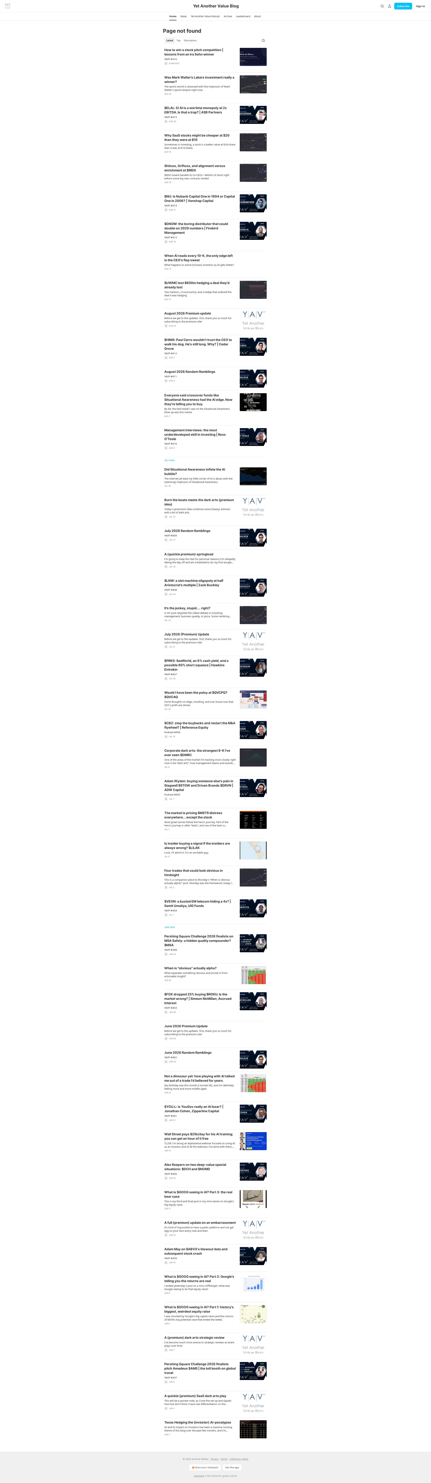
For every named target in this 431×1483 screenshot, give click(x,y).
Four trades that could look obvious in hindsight (193, 873)
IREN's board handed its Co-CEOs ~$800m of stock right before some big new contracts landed (196, 176)
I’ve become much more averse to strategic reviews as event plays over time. (199, 1344)
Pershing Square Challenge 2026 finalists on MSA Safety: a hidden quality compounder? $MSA (198, 940)
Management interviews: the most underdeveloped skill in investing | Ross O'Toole (195, 434)
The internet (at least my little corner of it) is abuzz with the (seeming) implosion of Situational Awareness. (198, 480)
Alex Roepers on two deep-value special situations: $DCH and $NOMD (195, 1167)
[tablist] (181, 40)
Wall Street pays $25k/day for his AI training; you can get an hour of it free (198, 1136)
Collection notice (239, 1459)
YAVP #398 (170, 949)
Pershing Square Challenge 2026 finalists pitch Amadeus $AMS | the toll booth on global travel (200, 1368)
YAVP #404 (170, 910)
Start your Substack (206, 1467)
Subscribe (403, 6)
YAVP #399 (170, 1258)
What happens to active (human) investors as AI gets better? (199, 264)
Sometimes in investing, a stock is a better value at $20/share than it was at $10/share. (199, 146)
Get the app (232, 1467)
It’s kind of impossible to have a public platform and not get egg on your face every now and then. (199, 1229)
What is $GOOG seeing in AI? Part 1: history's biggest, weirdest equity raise (199, 1309)
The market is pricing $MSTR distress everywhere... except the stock (193, 815)
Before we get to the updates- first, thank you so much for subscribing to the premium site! (197, 319)
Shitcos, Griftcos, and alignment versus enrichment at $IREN (194, 168)
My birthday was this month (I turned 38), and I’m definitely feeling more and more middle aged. (199, 1087)
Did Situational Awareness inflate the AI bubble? (194, 472)
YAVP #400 (170, 1173)
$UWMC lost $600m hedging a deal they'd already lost (196, 285)
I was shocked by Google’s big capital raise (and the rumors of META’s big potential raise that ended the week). (198, 1317)
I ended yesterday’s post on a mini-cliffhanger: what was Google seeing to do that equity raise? (197, 1287)
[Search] (382, 6)
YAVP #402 (170, 1057)
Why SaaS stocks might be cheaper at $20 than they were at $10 (196, 137)
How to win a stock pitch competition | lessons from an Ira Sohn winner (193, 52)
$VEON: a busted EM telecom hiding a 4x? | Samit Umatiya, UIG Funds (197, 904)
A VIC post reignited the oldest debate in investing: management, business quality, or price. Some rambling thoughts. (196, 614)
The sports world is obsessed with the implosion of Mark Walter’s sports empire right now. (197, 88)
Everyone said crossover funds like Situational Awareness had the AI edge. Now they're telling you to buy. (198, 399)
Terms (224, 1459)
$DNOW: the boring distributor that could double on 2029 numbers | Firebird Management (196, 228)
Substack (199, 1475)
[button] (172, 16)
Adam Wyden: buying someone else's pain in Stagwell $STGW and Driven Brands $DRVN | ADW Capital (198, 785)
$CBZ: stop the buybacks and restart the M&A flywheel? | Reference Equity (199, 725)
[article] (215, 59)
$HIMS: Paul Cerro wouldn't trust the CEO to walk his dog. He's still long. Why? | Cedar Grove (198, 344)
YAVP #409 (170, 535)
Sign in (420, 6)
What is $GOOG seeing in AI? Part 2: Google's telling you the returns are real (199, 1279)
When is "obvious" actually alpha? (190, 968)
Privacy (215, 1459)
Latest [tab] (169, 40)
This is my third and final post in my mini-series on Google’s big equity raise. (199, 1203)
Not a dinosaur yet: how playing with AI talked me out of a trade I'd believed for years (199, 1078)
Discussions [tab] (190, 40)
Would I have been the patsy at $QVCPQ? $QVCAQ (195, 695)
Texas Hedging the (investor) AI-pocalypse (197, 1422)
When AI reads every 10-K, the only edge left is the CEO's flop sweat (198, 258)
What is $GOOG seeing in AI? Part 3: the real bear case (198, 1194)
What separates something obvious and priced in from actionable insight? (195, 974)
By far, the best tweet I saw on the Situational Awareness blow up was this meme (197, 410)
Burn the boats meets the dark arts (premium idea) (199, 502)
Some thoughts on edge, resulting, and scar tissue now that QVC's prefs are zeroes (198, 703)
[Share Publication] (389, 6)
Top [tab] (178, 40)
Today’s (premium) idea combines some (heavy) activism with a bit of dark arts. (197, 510)
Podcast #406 (172, 732)
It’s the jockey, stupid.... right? (187, 608)
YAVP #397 (170, 1377)
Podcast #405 (172, 794)
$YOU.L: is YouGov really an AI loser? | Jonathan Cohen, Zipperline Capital (193, 1109)
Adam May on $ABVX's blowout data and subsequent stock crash (195, 1251)
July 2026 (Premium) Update (186, 634)
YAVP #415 (170, 117)
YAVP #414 (170, 205)
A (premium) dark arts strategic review (194, 1338)
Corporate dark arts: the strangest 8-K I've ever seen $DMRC (197, 753)
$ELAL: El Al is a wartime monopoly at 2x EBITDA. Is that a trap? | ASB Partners (195, 110)
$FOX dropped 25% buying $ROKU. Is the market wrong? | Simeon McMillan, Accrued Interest (197, 998)
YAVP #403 (170, 1007)
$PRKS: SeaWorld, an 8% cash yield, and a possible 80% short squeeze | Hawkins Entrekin (196, 665)
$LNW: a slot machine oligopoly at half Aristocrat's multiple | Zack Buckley (193, 583)
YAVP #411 (170, 376)
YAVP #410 (170, 443)
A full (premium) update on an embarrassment (200, 1223)
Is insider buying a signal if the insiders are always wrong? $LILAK (197, 846)
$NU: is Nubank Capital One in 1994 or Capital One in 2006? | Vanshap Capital (199, 198)
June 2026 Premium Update (186, 1026)
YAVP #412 (170, 353)
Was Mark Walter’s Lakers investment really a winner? (199, 80)
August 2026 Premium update (187, 313)
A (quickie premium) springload (188, 554)
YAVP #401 (170, 1115)
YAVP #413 (170, 237)
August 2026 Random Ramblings (189, 372)
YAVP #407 (170, 674)
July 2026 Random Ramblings (187, 531)
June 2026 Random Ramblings (188, 1053)
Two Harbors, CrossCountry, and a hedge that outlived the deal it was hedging (197, 293)
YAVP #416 (170, 59)
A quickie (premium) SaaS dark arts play (195, 1396)
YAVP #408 (170, 589)
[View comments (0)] (191, 214)
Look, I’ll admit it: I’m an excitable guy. (186, 852)
